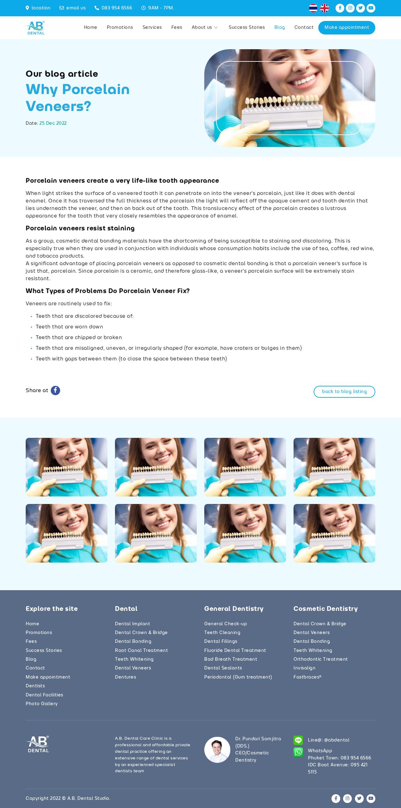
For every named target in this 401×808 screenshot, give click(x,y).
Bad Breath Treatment (230, 659)
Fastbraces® (307, 677)
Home (90, 27)
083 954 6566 (117, 8)
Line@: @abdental (328, 740)
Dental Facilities (44, 695)
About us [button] (203, 27)
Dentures (125, 677)
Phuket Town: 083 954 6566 (340, 758)
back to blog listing (344, 392)
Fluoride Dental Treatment (235, 650)
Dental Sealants (223, 668)
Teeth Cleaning (222, 633)
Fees (176, 27)
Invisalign (304, 668)
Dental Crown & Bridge (141, 633)
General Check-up (225, 624)
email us (76, 8)
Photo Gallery (42, 704)
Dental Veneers (133, 668)
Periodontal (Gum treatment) (238, 677)
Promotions (120, 27)
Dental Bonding (133, 641)
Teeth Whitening (134, 659)
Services (152, 27)
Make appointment (347, 27)
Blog (279, 27)
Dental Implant (132, 624)
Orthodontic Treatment (321, 659)
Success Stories (247, 27)
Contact (304, 27)
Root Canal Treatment (141, 650)
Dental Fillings (220, 641)
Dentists (35, 686)
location (41, 8)
